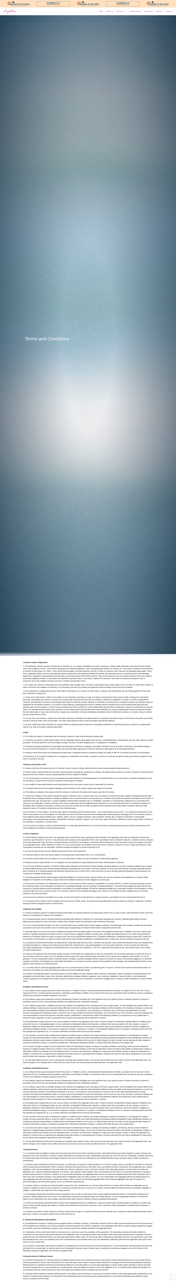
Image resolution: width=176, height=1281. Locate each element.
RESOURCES (149, 11)
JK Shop (168, 11)
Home (101, 11)
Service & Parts (135, 11)
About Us (110, 11)
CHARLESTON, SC (53, 3)
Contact (159, 11)
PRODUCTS (120, 11)
